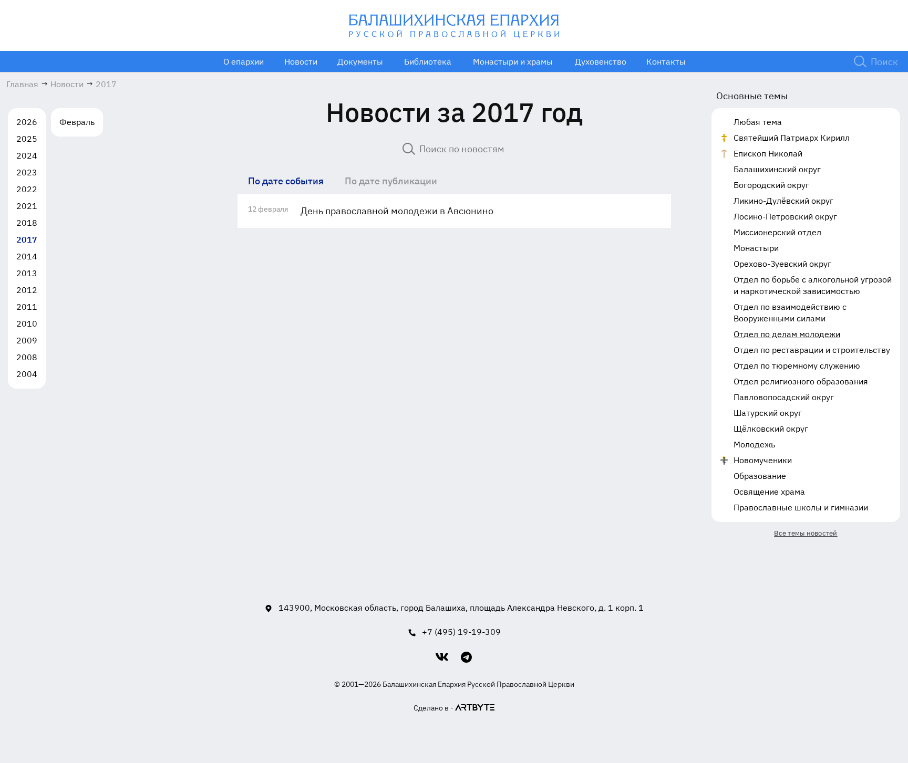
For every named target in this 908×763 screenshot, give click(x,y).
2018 (26, 222)
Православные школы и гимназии (801, 507)
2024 (26, 155)
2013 (26, 273)
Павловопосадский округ (784, 397)
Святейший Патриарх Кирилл (792, 137)
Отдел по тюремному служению (797, 365)
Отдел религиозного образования (801, 381)
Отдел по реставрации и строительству (812, 349)
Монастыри (756, 248)
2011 (26, 306)
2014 (26, 256)
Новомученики (763, 460)
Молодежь (754, 444)
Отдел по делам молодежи (787, 334)
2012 (26, 290)
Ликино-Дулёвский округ (783, 200)
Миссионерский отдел (777, 232)
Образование (760, 476)
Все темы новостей (805, 533)
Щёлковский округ (771, 428)
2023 (26, 172)
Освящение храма (769, 491)
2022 (26, 189)
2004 (26, 374)
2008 (26, 357)
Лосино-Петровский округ (785, 216)
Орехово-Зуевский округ (782, 263)
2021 (26, 206)
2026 (26, 122)
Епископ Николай (768, 153)
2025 (26, 138)
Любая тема (758, 122)
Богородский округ (771, 185)
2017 (26, 239)
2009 (26, 340)
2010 (26, 323)
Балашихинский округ (777, 169)
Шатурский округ (768, 412)
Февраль (77, 122)
